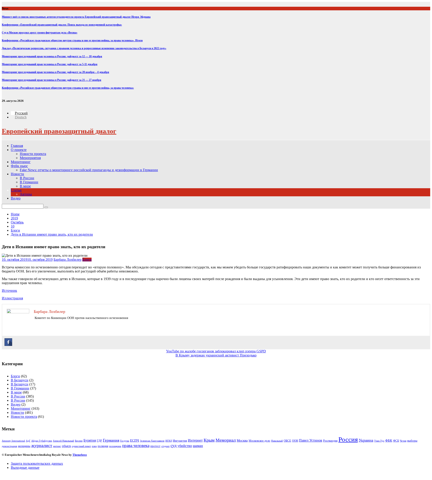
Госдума (124, 441)
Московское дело (259, 440)
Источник (9, 290)
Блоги (87, 259)
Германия (111, 440)
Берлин (79, 441)
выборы (412, 440)
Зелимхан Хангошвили (152, 441)
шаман (198, 446)
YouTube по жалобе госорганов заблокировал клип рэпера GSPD (216, 351)
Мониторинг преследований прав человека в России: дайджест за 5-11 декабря (49, 64)
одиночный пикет (81, 446)
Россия (348, 439)
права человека (135, 445)
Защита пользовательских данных (37, 463)
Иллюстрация (12, 298)
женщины (24, 446)
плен (94, 446)
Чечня (403, 441)
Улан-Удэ (379, 441)
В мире (25, 186)
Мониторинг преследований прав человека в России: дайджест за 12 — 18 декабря (52, 56)
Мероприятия (30, 158)
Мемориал (226, 440)
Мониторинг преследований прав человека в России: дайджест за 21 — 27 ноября (51, 80)
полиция (103, 446)
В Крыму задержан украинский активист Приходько (216, 355)
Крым (209, 440)
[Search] (46, 207)
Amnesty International (13, 441)
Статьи (16, 190)
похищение (115, 446)
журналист (41, 445)
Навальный (277, 441)
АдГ (28, 441)
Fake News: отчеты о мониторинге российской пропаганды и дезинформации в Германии (89, 170)
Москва (242, 440)
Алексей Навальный (63, 441)
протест (155, 446)
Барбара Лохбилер (67, 259)
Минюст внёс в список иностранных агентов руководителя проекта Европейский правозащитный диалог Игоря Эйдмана (76, 16)
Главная (17, 146)
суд (174, 445)
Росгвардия (330, 440)
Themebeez (79, 454)
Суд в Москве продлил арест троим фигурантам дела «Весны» (39, 32)
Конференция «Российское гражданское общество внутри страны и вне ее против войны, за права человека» (68, 87)
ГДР (99, 440)
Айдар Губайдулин (41, 441)
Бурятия (89, 440)
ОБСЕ (287, 440)
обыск (66, 446)
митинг (57, 446)
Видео (15, 198)
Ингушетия (180, 440)
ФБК (388, 440)
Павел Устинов (310, 440)
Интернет (195, 440)
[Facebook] (8, 342)
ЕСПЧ (134, 440)
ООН (295, 440)
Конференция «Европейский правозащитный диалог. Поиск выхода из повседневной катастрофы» (62, 24)
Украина (366, 440)
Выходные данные (25, 467)
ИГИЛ (168, 441)
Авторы (26, 194)
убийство (185, 446)
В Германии (29, 182)
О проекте (19, 150)
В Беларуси (19, 380)
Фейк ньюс (19, 166)
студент (165, 446)
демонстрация (9, 446)
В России (27, 178)
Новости (17, 174)
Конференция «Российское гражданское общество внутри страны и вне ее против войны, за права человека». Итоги (72, 40)
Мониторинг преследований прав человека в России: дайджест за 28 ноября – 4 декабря (55, 72)
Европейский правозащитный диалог (59, 131)
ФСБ (396, 440)
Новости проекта (33, 154)
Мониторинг (21, 162)
